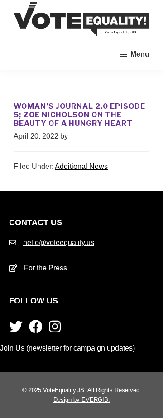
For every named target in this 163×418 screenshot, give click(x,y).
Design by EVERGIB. (81, 399)
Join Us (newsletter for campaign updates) (67, 348)
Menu (139, 54)
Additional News (81, 166)
